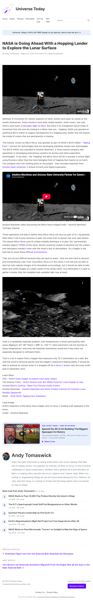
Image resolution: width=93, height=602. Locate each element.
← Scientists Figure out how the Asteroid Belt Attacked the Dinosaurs (37, 553)
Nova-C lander (63, 365)
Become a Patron (77, 586)
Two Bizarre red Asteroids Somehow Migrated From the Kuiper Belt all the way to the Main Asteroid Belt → (46, 566)
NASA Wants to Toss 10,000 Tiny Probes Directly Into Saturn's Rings (41, 496)
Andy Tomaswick (12, 54)
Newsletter (30, 19)
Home (4, 19)
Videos (12, 19)
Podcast (20, 19)
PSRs (22, 245)
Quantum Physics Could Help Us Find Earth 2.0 (31, 513)
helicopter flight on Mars (34, 126)
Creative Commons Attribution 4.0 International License (56, 597)
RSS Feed (48, 20)
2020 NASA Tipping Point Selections (28, 396)
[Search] (88, 20)
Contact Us (40, 592)
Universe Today (30, 9)
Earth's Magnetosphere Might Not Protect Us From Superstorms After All (43, 521)
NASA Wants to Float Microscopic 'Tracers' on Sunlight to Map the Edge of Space (47, 529)
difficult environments (36, 252)
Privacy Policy (52, 592)
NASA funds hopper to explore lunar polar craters (33, 379)
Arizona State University (14, 167)
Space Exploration (55, 54)
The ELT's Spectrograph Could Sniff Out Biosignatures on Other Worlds (42, 504)
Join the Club (39, 20)
